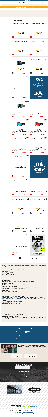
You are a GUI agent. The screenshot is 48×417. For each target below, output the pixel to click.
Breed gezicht (3, 294)
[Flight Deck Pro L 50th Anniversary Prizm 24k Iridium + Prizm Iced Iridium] (21, 203)
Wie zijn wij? (4, 400)
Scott (38, 297)
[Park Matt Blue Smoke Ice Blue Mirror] (21, 27)
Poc (5, 298)
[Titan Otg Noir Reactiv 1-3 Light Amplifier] (39, 142)
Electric (17, 298)
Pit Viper (21, 298)
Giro (13, 298)
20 (35, 258)
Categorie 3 (3, 273)
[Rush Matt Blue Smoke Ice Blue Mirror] (39, 63)
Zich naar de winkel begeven (34, 389)
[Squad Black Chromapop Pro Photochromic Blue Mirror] (21, 63)
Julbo (3, 298)
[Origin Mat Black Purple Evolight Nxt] (21, 160)
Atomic (24, 298)
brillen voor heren (41, 14)
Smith (6, 298)
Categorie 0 (3, 270)
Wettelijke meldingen (18, 412)
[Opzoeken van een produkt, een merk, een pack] (46, 5)
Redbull (43, 297)
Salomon (15, 298)
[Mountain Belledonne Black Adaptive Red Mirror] (39, 124)
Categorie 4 (3, 274)
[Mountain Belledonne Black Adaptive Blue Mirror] (21, 124)
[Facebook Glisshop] (21, 377)
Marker (10, 298)
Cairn (41, 297)
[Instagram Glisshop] (24, 377)
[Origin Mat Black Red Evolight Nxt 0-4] (21, 142)
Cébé (2, 298)
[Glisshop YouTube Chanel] (26, 377)
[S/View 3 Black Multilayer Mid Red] (21, 45)
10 (32, 258)
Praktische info (5, 402)
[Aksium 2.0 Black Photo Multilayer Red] (21, 81)
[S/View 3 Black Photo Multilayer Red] (39, 27)
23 (37, 258)
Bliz (44, 297)
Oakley (8, 298)
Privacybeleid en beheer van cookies (27, 412)
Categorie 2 (3, 272)
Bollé (40, 297)
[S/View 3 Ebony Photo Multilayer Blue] (39, 45)
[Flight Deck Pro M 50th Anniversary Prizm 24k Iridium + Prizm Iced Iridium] (39, 203)
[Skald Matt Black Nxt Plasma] (21, 184)
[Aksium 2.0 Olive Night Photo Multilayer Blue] (21, 106)
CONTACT (18, 356)
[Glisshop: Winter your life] (22, 2)
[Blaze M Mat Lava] (39, 221)
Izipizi (19, 298)
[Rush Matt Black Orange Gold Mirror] (21, 221)
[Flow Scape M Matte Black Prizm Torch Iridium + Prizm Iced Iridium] (39, 184)
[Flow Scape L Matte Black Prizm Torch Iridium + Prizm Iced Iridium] (39, 106)
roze (12, 281)
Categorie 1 (3, 271)
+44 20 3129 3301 (31, 356)
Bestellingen (5, 397)
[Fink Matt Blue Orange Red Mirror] (21, 239)
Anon (12, 298)
